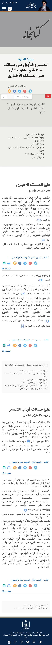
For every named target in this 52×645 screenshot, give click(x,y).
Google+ (25, 91)
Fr (16, 3)
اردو (3, 3)
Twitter (20, 91)
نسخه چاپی (9, 263)
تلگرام (30, 91)
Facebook (15, 91)
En (13, 3)
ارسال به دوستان (9, 91)
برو (4, 96)
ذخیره (5, 263)
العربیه (8, 3)
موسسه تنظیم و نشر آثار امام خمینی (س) (23, 635)
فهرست (48, 96)
